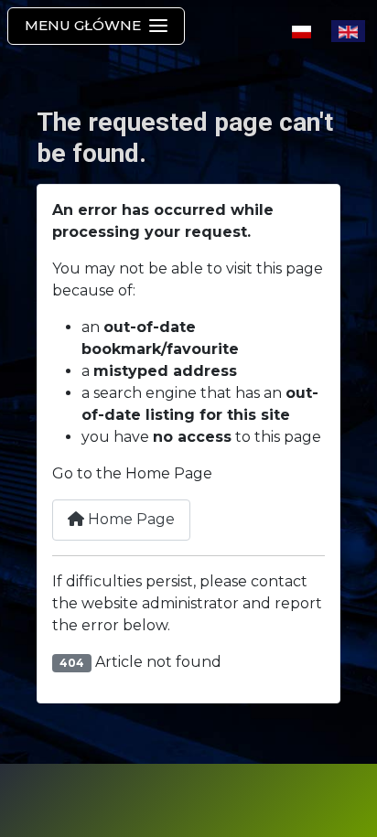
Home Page (129, 519)
